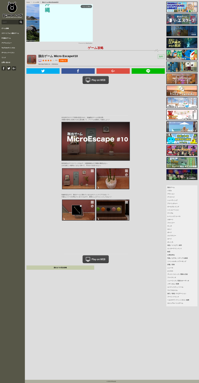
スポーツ (170, 219)
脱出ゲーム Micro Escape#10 (50, 2)
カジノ (169, 229)
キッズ (169, 226)
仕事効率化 (171, 255)
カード (169, 239)
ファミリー (171, 223)
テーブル (170, 213)
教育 (168, 251)
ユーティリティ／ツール (175, 287)
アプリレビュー (7, 43)
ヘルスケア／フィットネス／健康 (178, 300)
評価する (63, 60)
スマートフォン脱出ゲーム (10, 33)
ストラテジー (171, 235)
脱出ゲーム (171, 187)
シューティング (172, 200)
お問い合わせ (6, 62)
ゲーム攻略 (5, 28)
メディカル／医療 (173, 284)
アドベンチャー (172, 203)
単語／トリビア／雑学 (174, 245)
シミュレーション (173, 210)
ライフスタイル (172, 290)
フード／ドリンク (173, 297)
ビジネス (170, 271)
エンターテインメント (174, 248)
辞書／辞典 (171, 264)
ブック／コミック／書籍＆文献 (177, 274)
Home (28, 2)
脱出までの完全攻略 (60, 267)
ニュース (170, 268)
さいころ (170, 242)
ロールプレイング (173, 206)
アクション (171, 194)
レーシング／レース (173, 216)
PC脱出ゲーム (6, 38)
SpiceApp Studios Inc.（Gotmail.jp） (48, 64)
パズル (169, 190)
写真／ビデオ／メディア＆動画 (177, 258)
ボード (169, 232)
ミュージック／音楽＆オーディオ (178, 280)
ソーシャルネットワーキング (176, 261)
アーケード (171, 197)
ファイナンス (171, 277)
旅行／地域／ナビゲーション (176, 293)
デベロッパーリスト (8, 52)
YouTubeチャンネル (8, 48)
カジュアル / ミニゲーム (175, 303)
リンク (4, 57)
